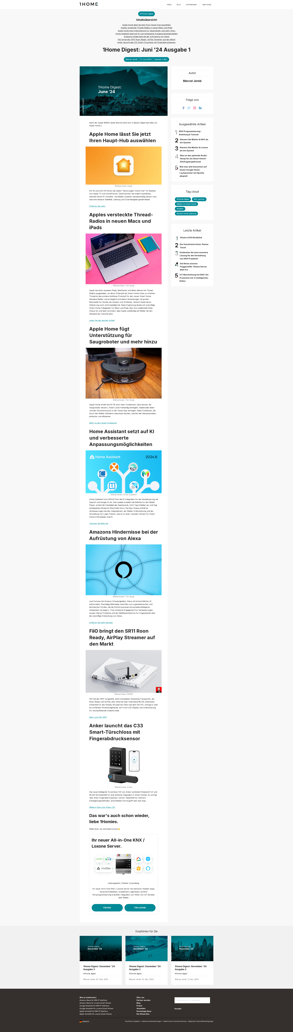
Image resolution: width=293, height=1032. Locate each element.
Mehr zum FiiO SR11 (98, 717)
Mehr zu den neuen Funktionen (103, 423)
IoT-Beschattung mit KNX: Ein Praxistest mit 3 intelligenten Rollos (194, 278)
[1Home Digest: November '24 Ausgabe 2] (192, 948)
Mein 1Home (206, 5)
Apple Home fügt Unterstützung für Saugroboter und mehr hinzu (146, 31)
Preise (169, 5)
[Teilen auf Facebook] (114, 979)
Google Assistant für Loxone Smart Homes (96, 1008)
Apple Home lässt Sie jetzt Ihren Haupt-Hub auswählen (146, 25)
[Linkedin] (200, 108)
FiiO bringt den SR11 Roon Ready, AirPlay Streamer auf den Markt (146, 39)
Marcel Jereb (131, 59)
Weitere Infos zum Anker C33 (102, 807)
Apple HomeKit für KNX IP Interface (94, 1011)
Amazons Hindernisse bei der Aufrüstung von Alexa (146, 36)
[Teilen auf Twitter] (111, 979)
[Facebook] (183, 108)
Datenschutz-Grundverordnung (175, 1021)
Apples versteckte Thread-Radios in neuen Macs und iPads (146, 28)
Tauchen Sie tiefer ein (98, 523)
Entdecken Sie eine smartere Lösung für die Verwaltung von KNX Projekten (194, 255)
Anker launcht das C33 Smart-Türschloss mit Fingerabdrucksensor (146, 42)
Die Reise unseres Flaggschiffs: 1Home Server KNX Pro (193, 266)
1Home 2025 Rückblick (191, 237)
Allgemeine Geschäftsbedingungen (200, 1021)
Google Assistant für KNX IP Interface (94, 1006)
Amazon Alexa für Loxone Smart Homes (95, 1003)
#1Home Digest (146, 14)
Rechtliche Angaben (132, 1021)
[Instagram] (194, 108)
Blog (179, 5)
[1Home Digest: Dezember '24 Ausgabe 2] (146, 948)
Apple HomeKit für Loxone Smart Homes (96, 1014)
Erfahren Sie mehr (97, 206)
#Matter (180, 209)
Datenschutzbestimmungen (151, 1021)
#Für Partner (199, 199)
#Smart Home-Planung (186, 213)
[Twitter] (189, 108)
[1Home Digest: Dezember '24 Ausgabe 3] (101, 948)
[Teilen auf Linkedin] (117, 979)
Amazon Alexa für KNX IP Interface (93, 1000)
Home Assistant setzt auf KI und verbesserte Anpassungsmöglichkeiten (146, 34)
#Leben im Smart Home (186, 204)
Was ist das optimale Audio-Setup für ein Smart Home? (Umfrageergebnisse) (194, 158)
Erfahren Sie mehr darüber (101, 622)
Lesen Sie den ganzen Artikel (102, 320)
